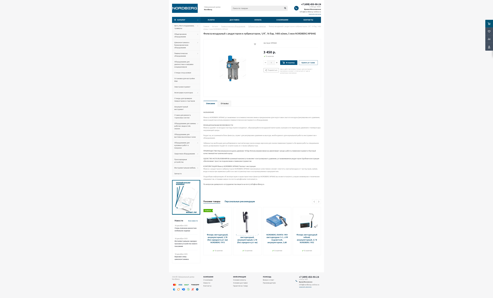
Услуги (211, 20)
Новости (206, 283)
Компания (208, 277)
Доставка (234, 20)
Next (319, 202)
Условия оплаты (239, 280)
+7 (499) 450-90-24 (311, 4)
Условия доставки (240, 283)
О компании (282, 20)
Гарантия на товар (240, 286)
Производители (269, 283)
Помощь (267, 277)
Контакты (308, 20)
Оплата (257, 20)
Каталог (181, 20)
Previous (314, 202)
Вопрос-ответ (268, 280)
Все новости (193, 221)
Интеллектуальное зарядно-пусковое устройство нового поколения (186, 243)
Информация (239, 277)
